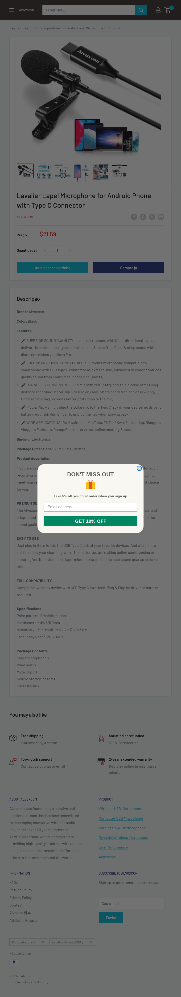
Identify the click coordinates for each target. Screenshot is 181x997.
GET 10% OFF (90, 521)
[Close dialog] (139, 468)
